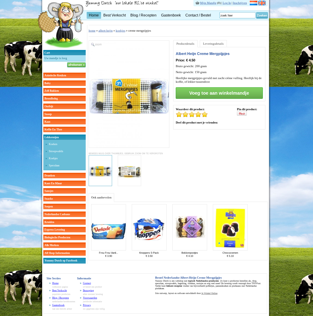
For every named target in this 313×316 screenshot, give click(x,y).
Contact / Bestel (198, 15)
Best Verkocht (114, 15)
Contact (87, 283)
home (92, 30)
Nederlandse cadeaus (57, 214)
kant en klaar (53, 183)
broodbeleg (51, 98)
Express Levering (54, 229)
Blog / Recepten (143, 15)
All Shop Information (57, 253)
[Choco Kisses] (230, 249)
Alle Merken (51, 245)
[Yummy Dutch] (60, 49)
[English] (262, 4)
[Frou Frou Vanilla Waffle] (108, 249)
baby (47, 83)
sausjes (48, 190)
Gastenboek (171, 15)
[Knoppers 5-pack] (149, 249)
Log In (227, 3)
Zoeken (262, 15)
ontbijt (48, 106)
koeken (53, 144)
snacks (48, 198)
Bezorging (88, 290)
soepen (48, 206)
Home (94, 15)
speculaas (54, 165)
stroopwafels (56, 151)
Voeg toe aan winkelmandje (219, 93)
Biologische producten (57, 237)
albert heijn (106, 30)
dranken (49, 175)
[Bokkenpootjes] (189, 249)
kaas (47, 121)
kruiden (49, 222)
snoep (48, 114)
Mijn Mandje (208, 3)
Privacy (87, 305)
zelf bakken (51, 90)
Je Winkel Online (209, 293)
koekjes (53, 158)
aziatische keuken (55, 75)
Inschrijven (240, 3)
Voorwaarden (90, 297)
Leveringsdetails (213, 43)
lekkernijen (51, 137)
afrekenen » (76, 64)
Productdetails (185, 43)
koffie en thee (53, 129)
